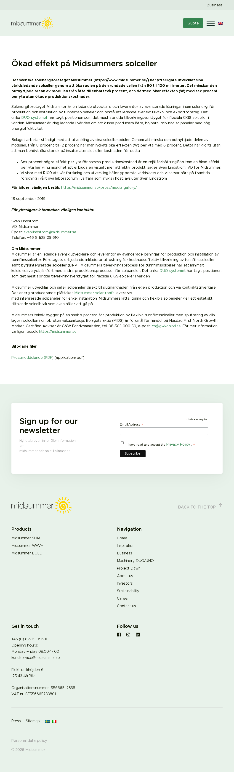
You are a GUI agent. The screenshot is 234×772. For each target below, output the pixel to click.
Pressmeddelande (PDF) (32, 357)
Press (16, 721)
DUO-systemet (34, 118)
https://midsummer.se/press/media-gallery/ (99, 187)
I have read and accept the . (161, 444)
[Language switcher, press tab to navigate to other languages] (220, 23)
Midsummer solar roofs (94, 293)
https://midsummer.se (58, 331)
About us (125, 576)
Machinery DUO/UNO (135, 561)
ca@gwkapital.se (166, 326)
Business (215, 5)
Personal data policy (29, 741)
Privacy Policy (178, 444)
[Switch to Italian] (54, 721)
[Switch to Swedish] (47, 721)
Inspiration (126, 546)
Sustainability (128, 591)
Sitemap (33, 721)
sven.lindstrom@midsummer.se (50, 232)
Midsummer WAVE (27, 546)
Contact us (126, 606)
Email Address (131, 424)
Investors (125, 583)
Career (123, 598)
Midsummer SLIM (25, 538)
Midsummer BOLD (27, 553)
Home (122, 538)
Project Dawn (129, 568)
